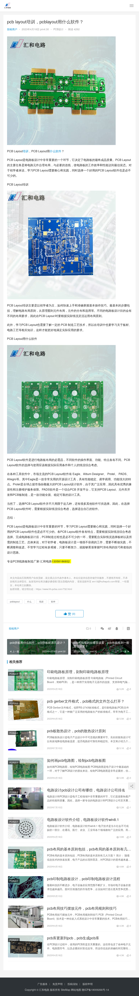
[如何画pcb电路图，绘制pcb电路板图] (25, 769)
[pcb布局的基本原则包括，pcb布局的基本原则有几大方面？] (25, 857)
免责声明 (57, 984)
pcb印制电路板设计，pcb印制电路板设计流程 (83, 878)
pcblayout (15, 601)
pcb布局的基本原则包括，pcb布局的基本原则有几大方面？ (89, 849)
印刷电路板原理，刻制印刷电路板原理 (78, 671)
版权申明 (88, 984)
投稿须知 (73, 984)
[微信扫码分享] (102, 628)
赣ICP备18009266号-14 (95, 989)
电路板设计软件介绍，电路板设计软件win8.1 (83, 819)
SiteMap (65, 989)
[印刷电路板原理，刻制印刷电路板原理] (25, 680)
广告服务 (42, 984)
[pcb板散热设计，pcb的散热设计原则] (25, 739)
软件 (58, 151)
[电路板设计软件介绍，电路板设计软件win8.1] (25, 828)
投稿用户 (12, 29)
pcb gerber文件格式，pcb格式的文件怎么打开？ (86, 701)
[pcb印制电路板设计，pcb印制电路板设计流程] (25, 887)
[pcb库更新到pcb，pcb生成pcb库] (25, 946)
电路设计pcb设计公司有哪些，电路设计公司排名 (86, 790)
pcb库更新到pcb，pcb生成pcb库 (73, 937)
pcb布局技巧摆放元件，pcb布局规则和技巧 (82, 908)
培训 (25, 151)
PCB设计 (58, 29)
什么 (53, 151)
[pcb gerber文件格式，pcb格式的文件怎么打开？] (25, 710)
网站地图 (76, 989)
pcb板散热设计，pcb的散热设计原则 (76, 730)
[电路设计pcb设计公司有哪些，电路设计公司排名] (25, 798)
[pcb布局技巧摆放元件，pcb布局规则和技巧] (25, 917)
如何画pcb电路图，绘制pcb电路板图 (76, 760)
